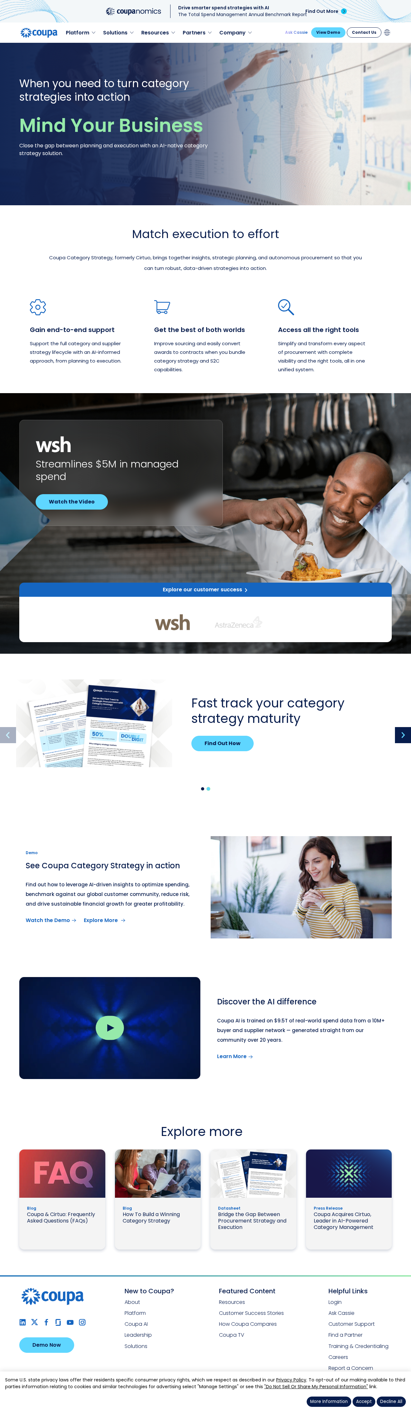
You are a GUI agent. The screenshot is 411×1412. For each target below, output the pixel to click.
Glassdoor (58, 1322)
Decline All (391, 1401)
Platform (135, 1313)
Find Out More (321, 11)
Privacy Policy (291, 1380)
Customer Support (351, 1324)
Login (335, 1302)
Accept (364, 1401)
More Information (329, 1401)
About (132, 1302)
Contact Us (364, 32)
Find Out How (222, 743)
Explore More (101, 920)
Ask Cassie (296, 32)
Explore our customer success (202, 589)
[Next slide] (403, 735)
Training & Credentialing (358, 1346)
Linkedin (22, 1322)
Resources (232, 1302)
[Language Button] (387, 32)
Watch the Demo (48, 920)
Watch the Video (72, 501)
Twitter (34, 1322)
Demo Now (46, 1345)
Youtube (70, 1322)
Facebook (46, 1322)
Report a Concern (350, 1368)
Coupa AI (136, 1324)
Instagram (82, 1322)
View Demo (328, 32)
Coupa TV (231, 1335)
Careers (338, 1357)
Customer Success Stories (251, 1313)
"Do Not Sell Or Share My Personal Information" (316, 1386)
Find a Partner (345, 1335)
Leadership (138, 1335)
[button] (202, 788)
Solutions (136, 1346)
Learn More (232, 1056)
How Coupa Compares (248, 1324)
